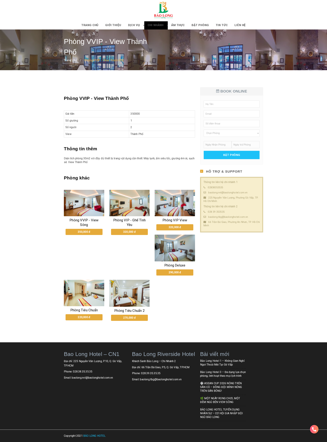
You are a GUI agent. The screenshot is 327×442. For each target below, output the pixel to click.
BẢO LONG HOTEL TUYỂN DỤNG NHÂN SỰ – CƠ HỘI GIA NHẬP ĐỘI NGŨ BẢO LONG (221, 413)
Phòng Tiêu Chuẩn (84, 310)
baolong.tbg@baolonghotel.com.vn (228, 217)
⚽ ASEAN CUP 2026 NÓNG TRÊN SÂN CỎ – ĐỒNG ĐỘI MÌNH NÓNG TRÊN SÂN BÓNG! (221, 387)
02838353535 (215, 187)
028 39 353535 (216, 211)
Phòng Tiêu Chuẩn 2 (129, 311)
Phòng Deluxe (174, 265)
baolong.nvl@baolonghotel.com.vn (227, 192)
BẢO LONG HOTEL (94, 435)
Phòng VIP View (174, 220)
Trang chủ (70, 60)
